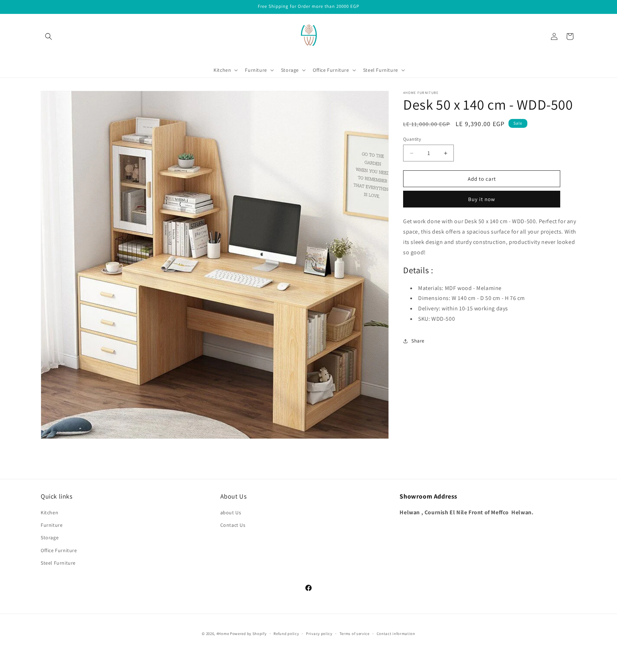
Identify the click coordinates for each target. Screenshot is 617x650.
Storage (50, 537)
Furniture (51, 525)
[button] (48, 36)
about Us (230, 512)
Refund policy (286, 633)
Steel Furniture (58, 563)
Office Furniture (59, 550)
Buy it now (481, 199)
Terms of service (355, 633)
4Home (222, 633)
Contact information (396, 633)
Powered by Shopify (248, 633)
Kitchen (49, 512)
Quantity (412, 139)
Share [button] (418, 341)
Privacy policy (319, 633)
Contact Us (233, 525)
